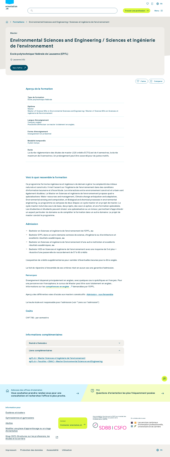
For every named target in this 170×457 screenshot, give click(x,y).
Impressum (11, 450)
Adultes (9, 423)
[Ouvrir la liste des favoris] (147, 3)
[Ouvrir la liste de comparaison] (152, 3)
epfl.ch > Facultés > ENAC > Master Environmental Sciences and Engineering (65, 361)
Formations (18, 22)
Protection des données (31, 450)
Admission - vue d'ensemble (100, 294)
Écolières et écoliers (15, 412)
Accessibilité (52, 450)
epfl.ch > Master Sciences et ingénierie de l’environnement (57, 358)
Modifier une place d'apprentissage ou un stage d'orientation (28, 429)
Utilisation (67, 450)
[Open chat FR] (164, 378)
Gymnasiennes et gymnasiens (20, 418)
